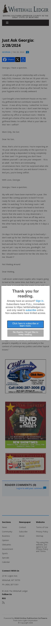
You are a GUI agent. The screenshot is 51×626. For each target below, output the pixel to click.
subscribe (31, 310)
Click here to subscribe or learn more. (25, 324)
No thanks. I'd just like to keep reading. (25, 333)
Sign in (39, 300)
